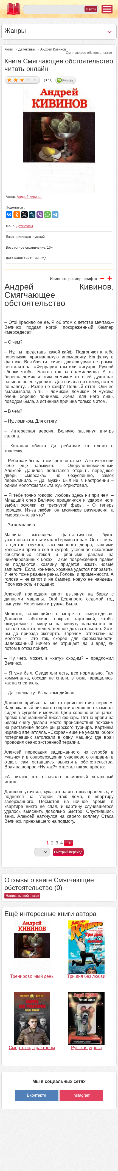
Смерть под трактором (32, 1047)
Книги (8, 49)
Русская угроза (86, 1047)
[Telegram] (55, 214)
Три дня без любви (86, 976)
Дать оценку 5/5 (34, 80)
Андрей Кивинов (53, 49)
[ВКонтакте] (9, 214)
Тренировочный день (32, 976)
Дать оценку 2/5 (15, 80)
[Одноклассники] (16, 214)
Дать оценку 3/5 (22, 80)
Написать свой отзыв (22, 896)
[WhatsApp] (47, 214)
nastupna (68, 843)
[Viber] (39, 214)
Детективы (26, 49)
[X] (24, 214)
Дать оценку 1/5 (9, 80)
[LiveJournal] (32, 214)
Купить (67, 80)
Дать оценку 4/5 (28, 80)
